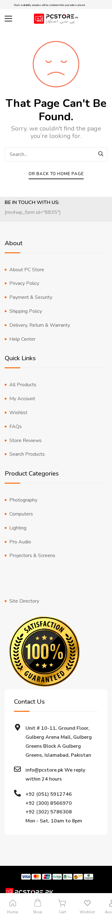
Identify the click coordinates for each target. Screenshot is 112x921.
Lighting (17, 528)
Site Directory (24, 601)
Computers (21, 514)
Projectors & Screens (32, 555)
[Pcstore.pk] (56, 18)
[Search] (101, 154)
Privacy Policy (24, 283)
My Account (22, 398)
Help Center (22, 339)
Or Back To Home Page (56, 174)
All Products (22, 384)
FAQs (15, 426)
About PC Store (26, 269)
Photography (23, 500)
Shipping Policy (25, 311)
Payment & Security (30, 297)
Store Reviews (25, 440)
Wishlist (18, 412)
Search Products (27, 454)
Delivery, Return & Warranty (39, 325)
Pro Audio (20, 541)
